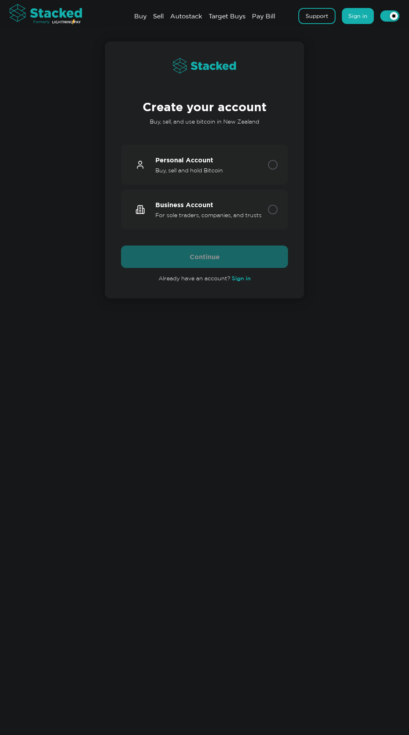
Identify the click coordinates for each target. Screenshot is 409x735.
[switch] (389, 16)
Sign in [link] (241, 278)
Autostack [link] (186, 16)
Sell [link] (158, 16)
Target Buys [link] (227, 16)
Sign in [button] (357, 16)
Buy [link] (140, 16)
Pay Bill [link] (263, 16)
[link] (53, 15)
